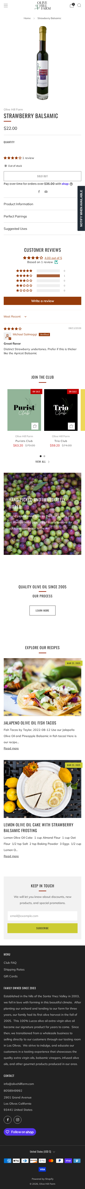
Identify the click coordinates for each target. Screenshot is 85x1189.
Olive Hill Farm (13, 109)
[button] (13, 158)
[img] (12, 329)
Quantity (9, 142)
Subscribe (42, 928)
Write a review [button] (42, 301)
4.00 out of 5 (53, 258)
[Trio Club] (61, 410)
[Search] (79, 5)
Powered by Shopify (42, 1179)
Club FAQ (10, 963)
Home (27, 18)
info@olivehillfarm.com (19, 1084)
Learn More (42, 610)
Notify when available (81, 208)
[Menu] (6, 5)
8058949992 (13, 1090)
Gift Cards (11, 976)
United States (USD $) (40, 1151)
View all (40, 461)
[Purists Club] (24, 410)
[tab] (41, 456)
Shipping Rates (14, 969)
